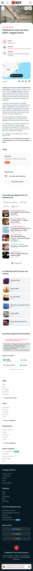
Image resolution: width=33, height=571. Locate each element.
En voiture (19, 81)
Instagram (18, 534)
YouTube (17, 538)
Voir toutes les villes (10, 398)
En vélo (25, 81)
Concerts (16, 206)
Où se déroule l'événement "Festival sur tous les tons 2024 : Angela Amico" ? (17, 340)
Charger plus (18, 263)
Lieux (4, 403)
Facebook (18, 529)
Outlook (25, 365)
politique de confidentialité (17, 567)
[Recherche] (8, 2)
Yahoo (25, 360)
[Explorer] (2, 2)
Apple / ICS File (10, 365)
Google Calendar (8, 360)
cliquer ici (13, 350)
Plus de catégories (10, 420)
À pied (22, 81)
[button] (26, 8)
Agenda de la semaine (11, 202)
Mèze (29, 89)
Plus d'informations (18, 182)
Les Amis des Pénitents (17, 176)
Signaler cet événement (17, 369)
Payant (24, 202)
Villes (4, 381)
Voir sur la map (18, 75)
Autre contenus (8, 449)
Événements (7, 426)
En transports (29, 81)
